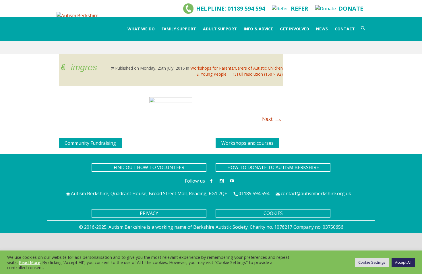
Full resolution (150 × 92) (260, 74)
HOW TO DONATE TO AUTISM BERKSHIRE (273, 167)
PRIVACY (149, 213)
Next (272, 119)
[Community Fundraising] (61, 141)
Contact (345, 29)
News (322, 29)
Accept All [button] (403, 262)
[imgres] (170, 110)
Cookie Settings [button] (371, 262)
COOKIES (273, 213)
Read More (29, 262)
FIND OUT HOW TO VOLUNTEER (149, 167)
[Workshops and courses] (218, 141)
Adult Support (220, 29)
